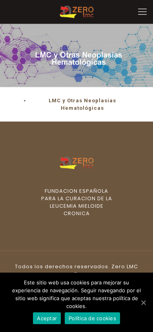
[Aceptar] (143, 302)
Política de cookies (92, 318)
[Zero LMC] (76, 12)
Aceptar (47, 318)
